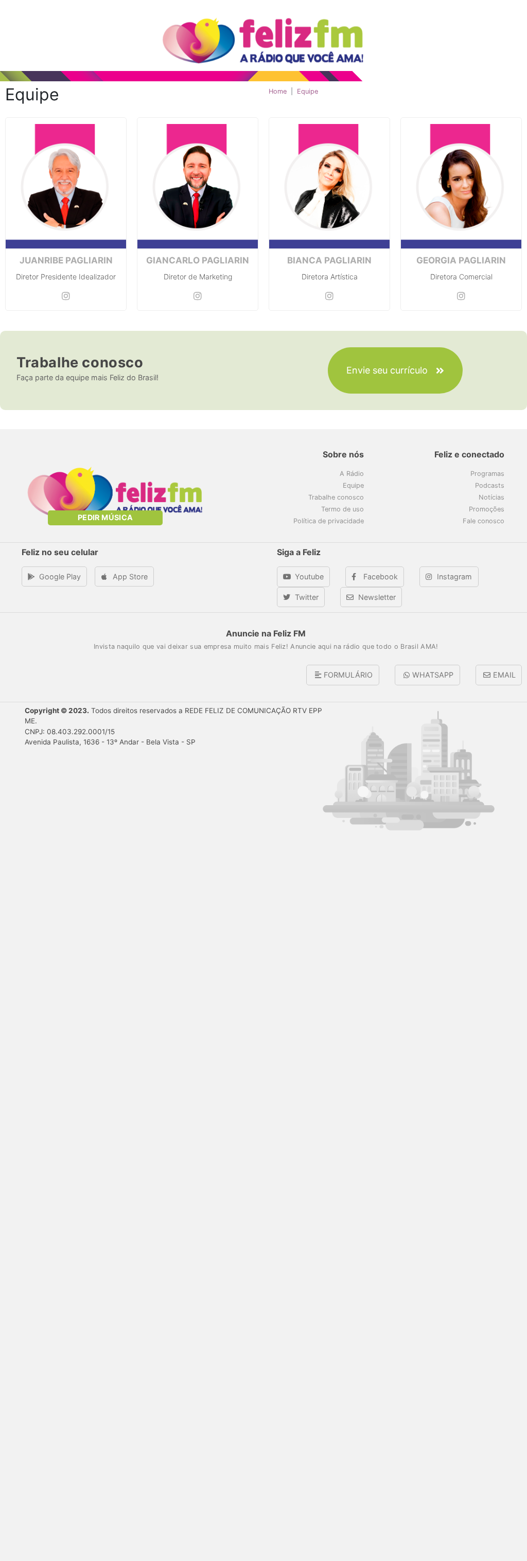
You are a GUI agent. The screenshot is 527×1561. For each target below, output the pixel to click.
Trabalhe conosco (336, 497)
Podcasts (489, 485)
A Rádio (352, 473)
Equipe (353, 485)
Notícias (491, 497)
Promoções (486, 509)
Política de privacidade (328, 521)
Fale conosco (483, 521)
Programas (487, 473)
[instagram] (66, 296)
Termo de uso (342, 509)
